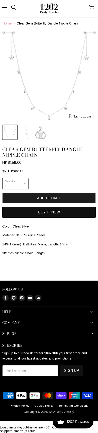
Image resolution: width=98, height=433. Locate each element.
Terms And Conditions (73, 405)
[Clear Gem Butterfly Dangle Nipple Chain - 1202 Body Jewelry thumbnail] (10, 132)
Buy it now (49, 212)
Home (7, 23)
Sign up (71, 370)
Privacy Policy (19, 405)
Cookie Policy (44, 405)
